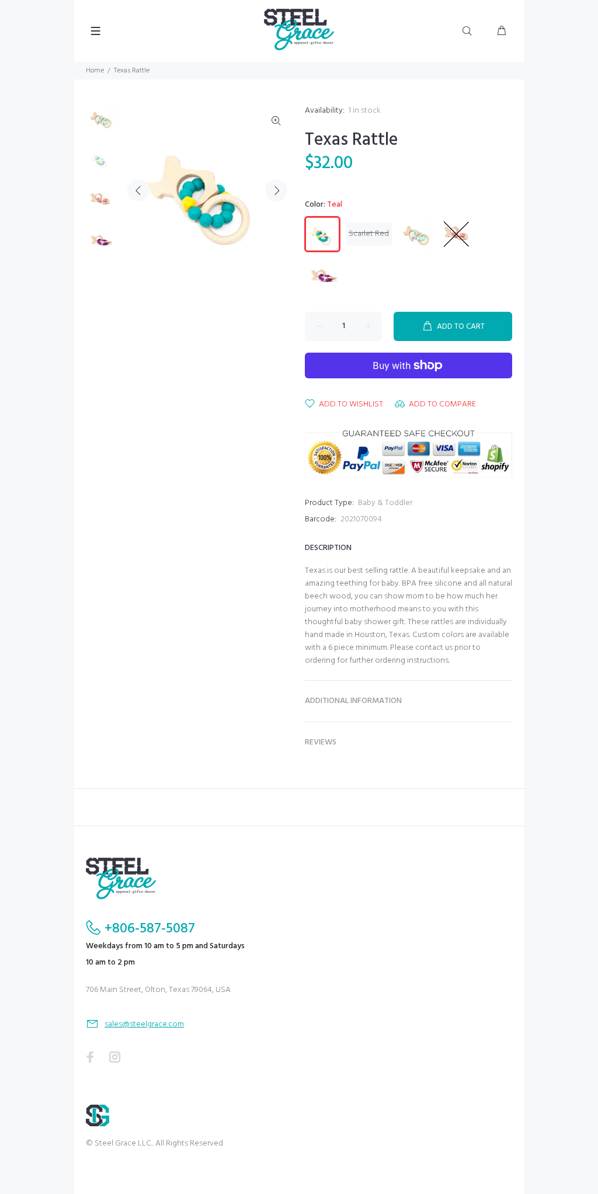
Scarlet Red (369, 234)
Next (276, 190)
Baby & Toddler (385, 503)
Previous (138, 190)
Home (95, 70)
